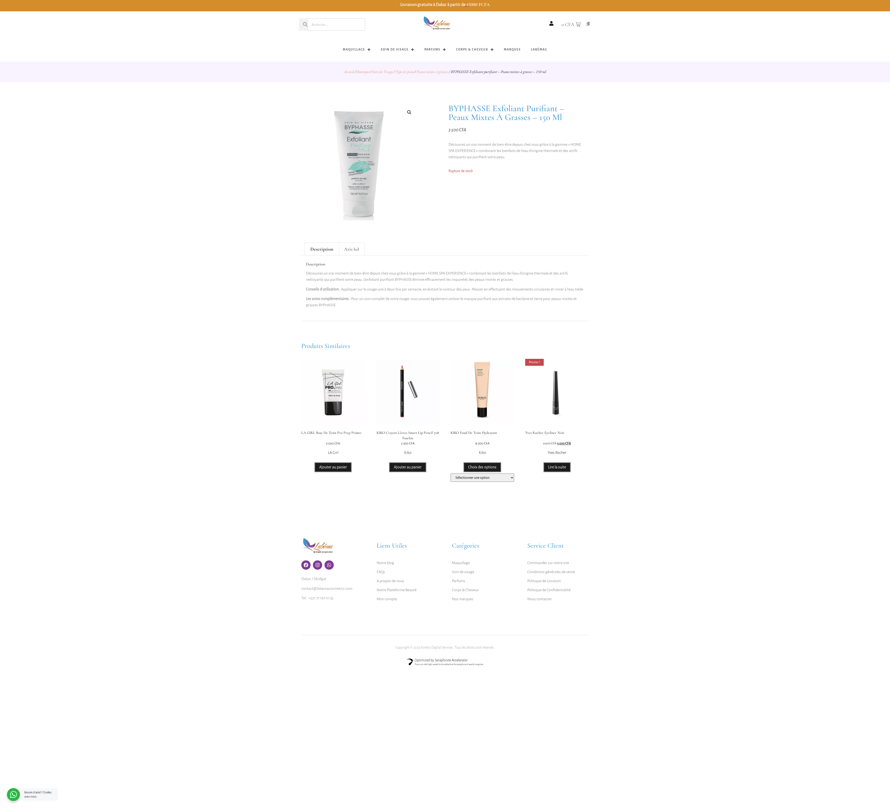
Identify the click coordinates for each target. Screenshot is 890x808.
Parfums (432, 49)
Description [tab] (321, 249)
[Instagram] (317, 565)
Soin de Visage (395, 49)
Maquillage (354, 49)
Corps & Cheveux (472, 49)
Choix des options (482, 467)
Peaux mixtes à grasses (432, 71)
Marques (512, 49)
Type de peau (405, 71)
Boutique (363, 71)
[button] (409, 112)
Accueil (349, 71)
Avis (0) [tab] (351, 249)
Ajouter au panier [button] (333, 467)
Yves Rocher (557, 453)
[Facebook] (306, 565)
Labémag (539, 49)
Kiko (407, 453)
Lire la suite (557, 467)
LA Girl (333, 453)
